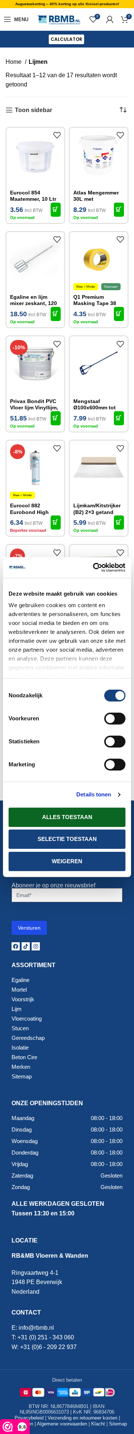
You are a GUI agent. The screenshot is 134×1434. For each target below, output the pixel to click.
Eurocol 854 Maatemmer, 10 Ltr (33, 196)
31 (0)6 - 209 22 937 (50, 1347)
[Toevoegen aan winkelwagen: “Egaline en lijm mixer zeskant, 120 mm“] (56, 314)
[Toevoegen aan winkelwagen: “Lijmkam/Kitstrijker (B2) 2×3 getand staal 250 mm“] (119, 522)
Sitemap (118, 1424)
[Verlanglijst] (56, 135)
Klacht (98, 1424)
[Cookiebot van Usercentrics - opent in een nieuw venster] (94, 567)
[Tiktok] (26, 946)
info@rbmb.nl (36, 1328)
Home (14, 62)
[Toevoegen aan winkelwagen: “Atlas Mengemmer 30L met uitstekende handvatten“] (119, 210)
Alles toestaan (67, 817)
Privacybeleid (29, 1418)
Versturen (29, 928)
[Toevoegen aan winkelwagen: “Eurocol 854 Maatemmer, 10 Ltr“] (56, 210)
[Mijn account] (109, 19)
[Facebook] (16, 946)
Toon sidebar (33, 110)
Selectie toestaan (67, 839)
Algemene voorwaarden (62, 1424)
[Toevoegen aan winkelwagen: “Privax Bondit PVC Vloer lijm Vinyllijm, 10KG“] (56, 418)
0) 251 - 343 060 (52, 1337)
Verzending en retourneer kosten (82, 1418)
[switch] (114, 718)
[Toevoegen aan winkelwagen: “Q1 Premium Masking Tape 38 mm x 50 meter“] (119, 314)
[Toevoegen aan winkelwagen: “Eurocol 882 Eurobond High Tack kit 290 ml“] (56, 522)
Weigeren (67, 861)
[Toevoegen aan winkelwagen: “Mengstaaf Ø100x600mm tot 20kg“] (119, 418)
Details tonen (93, 794)
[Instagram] (36, 946)
